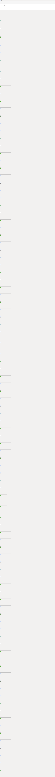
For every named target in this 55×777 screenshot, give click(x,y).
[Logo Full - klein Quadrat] (9, 18)
